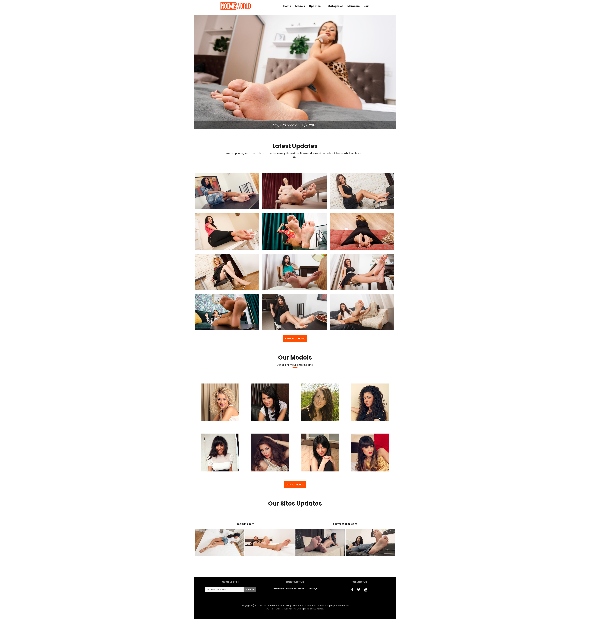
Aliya (278, 327)
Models (300, 6)
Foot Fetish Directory (314, 608)
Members (353, 6)
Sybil (209, 246)
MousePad (287, 608)
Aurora (345, 287)
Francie (344, 246)
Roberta (210, 287)
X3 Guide (298, 608)
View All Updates (295, 338)
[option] (295, 72)
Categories (335, 6)
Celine (210, 206)
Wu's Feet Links (273, 608)
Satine (276, 246)
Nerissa (345, 206)
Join (367, 6)
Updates (315, 6)
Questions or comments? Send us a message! (295, 588)
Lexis (277, 206)
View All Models (295, 484)
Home (287, 6)
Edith (277, 287)
